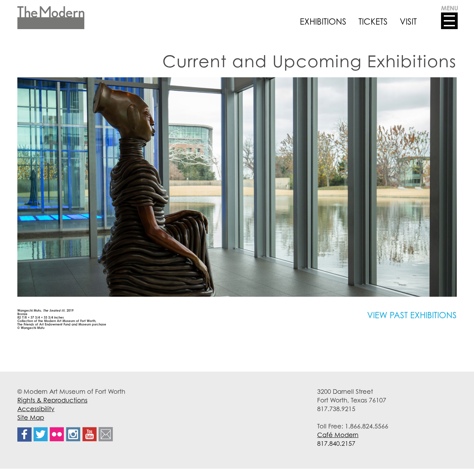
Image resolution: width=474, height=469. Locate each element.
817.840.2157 (336, 443)
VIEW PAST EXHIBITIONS (412, 315)
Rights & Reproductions (52, 400)
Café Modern (337, 434)
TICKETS (373, 21)
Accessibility (35, 408)
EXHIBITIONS (323, 21)
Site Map (30, 417)
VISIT (408, 21)
